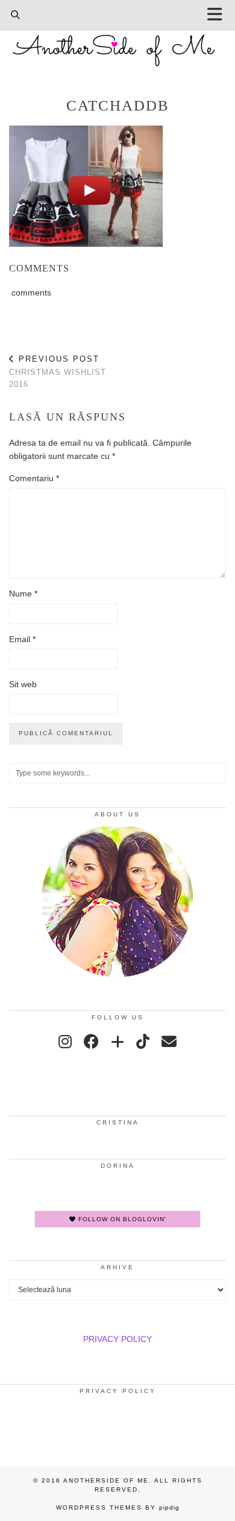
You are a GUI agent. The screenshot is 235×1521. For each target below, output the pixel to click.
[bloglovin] (117, 1041)
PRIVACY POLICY (117, 1339)
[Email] (169, 1041)
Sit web (23, 684)
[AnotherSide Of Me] (117, 44)
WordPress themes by (118, 1507)
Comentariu (34, 478)
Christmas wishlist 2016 (57, 371)
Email (22, 639)
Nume (23, 593)
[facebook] (91, 1041)
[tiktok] (142, 1041)
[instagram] (65, 1041)
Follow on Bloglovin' (121, 1219)
